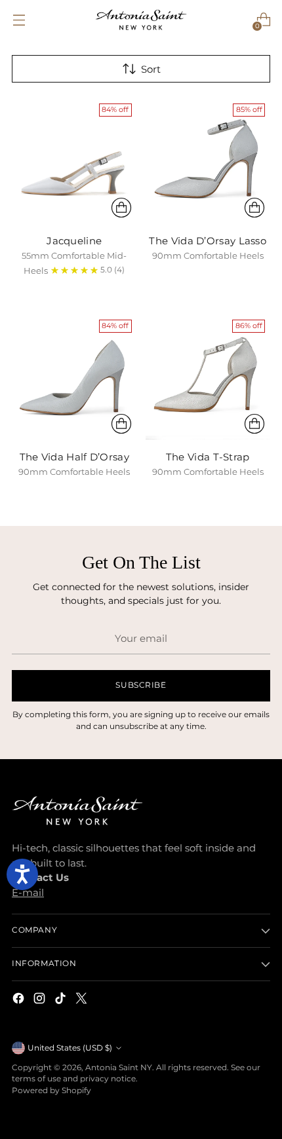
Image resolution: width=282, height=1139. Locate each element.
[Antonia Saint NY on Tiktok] (62, 1000)
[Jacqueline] (74, 160)
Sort (151, 69)
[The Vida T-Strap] (208, 376)
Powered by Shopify (51, 1090)
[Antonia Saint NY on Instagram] (41, 1000)
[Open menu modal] (18, 20)
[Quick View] (121, 207)
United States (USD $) (70, 1048)
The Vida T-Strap (208, 457)
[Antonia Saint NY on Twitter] (83, 1000)
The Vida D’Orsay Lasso (207, 240)
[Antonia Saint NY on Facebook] (20, 1000)
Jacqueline (74, 240)
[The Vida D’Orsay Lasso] (208, 160)
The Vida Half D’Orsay (74, 457)
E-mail (28, 892)
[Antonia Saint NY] (141, 19)
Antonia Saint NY (118, 1067)
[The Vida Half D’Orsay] (74, 376)
